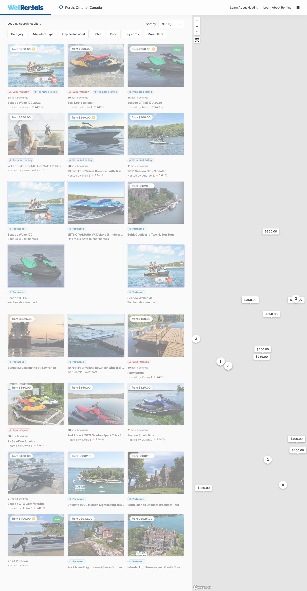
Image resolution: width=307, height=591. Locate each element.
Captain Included (73, 34)
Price (113, 34)
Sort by (166, 24)
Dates (97, 34)
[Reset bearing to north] (197, 32)
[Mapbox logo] (202, 587)
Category (17, 34)
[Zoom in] (197, 20)
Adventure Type (43, 34)
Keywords (132, 34)
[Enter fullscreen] (197, 40)
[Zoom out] (197, 26)
